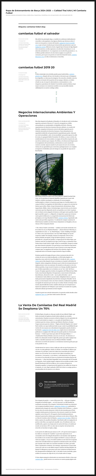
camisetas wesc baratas (23, 319)
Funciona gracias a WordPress (51, 469)
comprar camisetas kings (24, 320)
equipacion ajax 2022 (41, 294)
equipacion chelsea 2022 (61, 406)
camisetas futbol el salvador (39, 33)
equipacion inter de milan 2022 (51, 330)
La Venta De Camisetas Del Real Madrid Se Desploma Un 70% (47, 306)
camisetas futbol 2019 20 (36, 67)
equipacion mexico (40, 47)
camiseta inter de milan (63, 418)
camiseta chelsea (63, 218)
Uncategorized (21, 40)
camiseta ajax (39, 459)
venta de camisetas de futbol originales (23, 47)
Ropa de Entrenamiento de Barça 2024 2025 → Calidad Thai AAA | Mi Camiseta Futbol (25, 469)
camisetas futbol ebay (23, 42)
